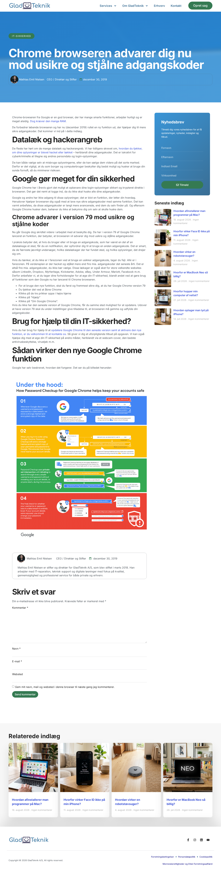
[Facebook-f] (188, 840)
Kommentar (20, 607)
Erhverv (159, 5)
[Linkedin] (201, 840)
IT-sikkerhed (21, 36)
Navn (16, 648)
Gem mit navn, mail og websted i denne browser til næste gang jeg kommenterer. (65, 687)
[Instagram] (195, 840)
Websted (17, 674)
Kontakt (176, 5)
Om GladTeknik (133, 5)
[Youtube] (208, 840)
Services (106, 5)
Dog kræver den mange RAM (48, 121)
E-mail (17, 661)
